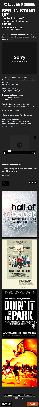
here (15, 171)
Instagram (16, 398)
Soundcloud (22, 398)
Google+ (36, 182)
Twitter (33, 182)
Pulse (32, 404)
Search (9, 395)
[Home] (19, 4)
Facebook (30, 182)
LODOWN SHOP (19, 395)
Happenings (18, 27)
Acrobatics (7, 27)
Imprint (28, 395)
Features (6, 404)
